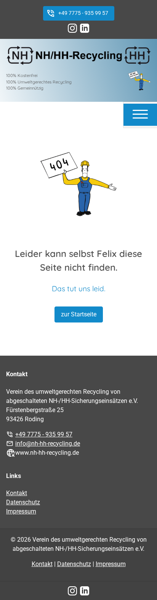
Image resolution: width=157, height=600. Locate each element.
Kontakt (16, 493)
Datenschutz (23, 502)
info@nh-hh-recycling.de (47, 443)
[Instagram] (72, 28)
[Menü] (140, 113)
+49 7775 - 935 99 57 (83, 13)
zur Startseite (78, 314)
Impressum (21, 511)
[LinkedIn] (84, 28)
